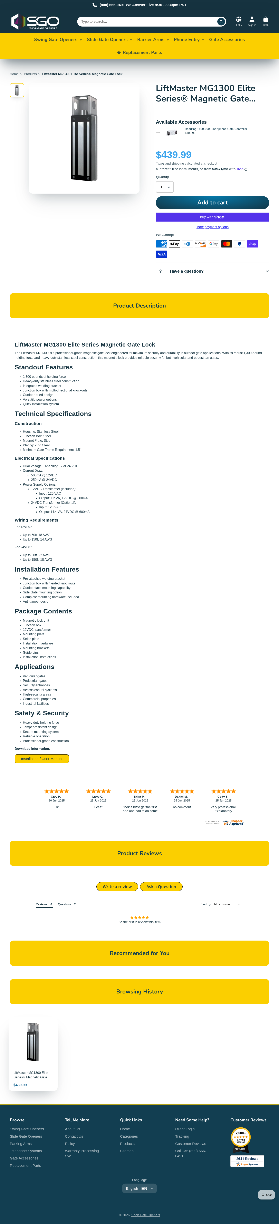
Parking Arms (21, 1144)
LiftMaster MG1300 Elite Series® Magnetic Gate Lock (33, 1054)
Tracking (182, 1136)
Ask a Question (161, 886)
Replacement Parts (25, 1166)
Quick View (171, 138)
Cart (266, 22)
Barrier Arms (150, 40)
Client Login (185, 1129)
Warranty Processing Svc (82, 1153)
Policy (70, 1144)
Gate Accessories (24, 1158)
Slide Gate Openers (107, 40)
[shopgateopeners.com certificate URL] (224, 825)
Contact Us (74, 1136)
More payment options (212, 227)
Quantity (162, 177)
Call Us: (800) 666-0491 (190, 1153)
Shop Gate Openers (145, 1215)
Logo (35, 21)
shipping (178, 163)
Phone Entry (187, 40)
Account (252, 22)
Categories (129, 1136)
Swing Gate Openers (55, 40)
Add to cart (212, 202)
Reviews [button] (41, 904)
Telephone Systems (26, 1151)
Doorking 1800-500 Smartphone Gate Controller (216, 128)
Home (14, 74)
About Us (72, 1129)
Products (30, 74)
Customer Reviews (190, 1144)
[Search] (221, 22)
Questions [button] (64, 904)
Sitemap (127, 1151)
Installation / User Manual (41, 759)
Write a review (117, 886)
